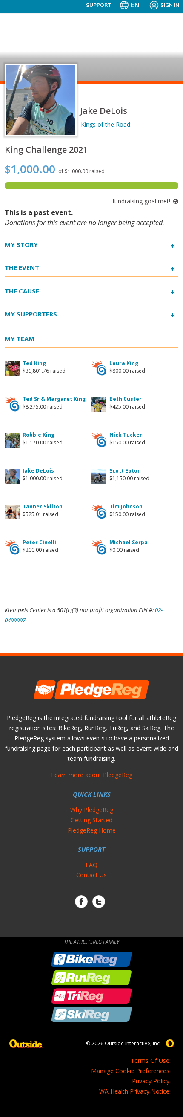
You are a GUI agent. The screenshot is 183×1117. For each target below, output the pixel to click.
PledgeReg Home (92, 830)
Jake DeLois (38, 470)
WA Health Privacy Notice (134, 1091)
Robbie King (38, 434)
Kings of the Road (105, 124)
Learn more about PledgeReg (91, 775)
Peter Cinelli (39, 542)
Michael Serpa (128, 542)
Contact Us (91, 875)
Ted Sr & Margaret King (54, 399)
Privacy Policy (150, 1081)
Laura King (123, 363)
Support (99, 5)
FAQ (91, 865)
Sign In (169, 5)
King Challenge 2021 (46, 149)
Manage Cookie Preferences (130, 1071)
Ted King (34, 363)
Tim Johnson (126, 506)
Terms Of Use (150, 1060)
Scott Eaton (125, 470)
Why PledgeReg (91, 810)
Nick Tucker (125, 434)
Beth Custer (125, 399)
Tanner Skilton (43, 506)
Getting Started (91, 820)
